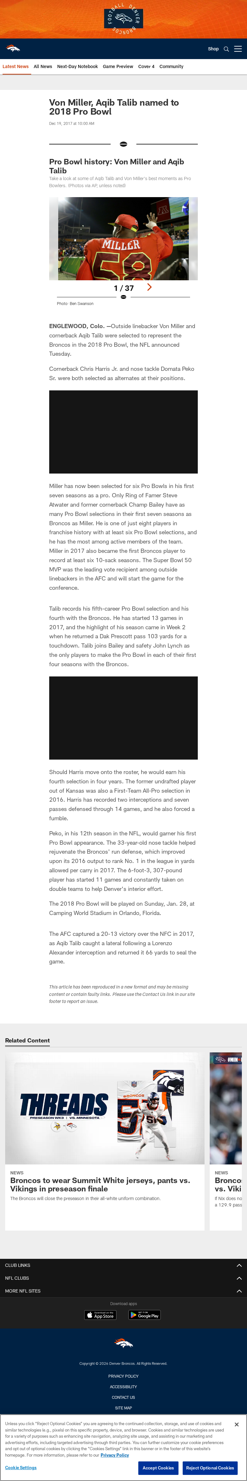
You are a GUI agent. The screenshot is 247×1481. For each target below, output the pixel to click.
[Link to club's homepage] (13, 46)
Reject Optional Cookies (210, 1467)
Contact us (123, 1397)
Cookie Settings (21, 1467)
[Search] (226, 49)
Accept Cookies (158, 1467)
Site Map (123, 1408)
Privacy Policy (123, 1376)
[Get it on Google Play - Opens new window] (144, 1318)
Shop (213, 48)
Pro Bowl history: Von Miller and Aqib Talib (116, 166)
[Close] (237, 1424)
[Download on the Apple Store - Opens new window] (100, 1315)
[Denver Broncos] (123, 1345)
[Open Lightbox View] (123, 255)
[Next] (149, 287)
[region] (123, 1447)
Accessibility (123, 1386)
